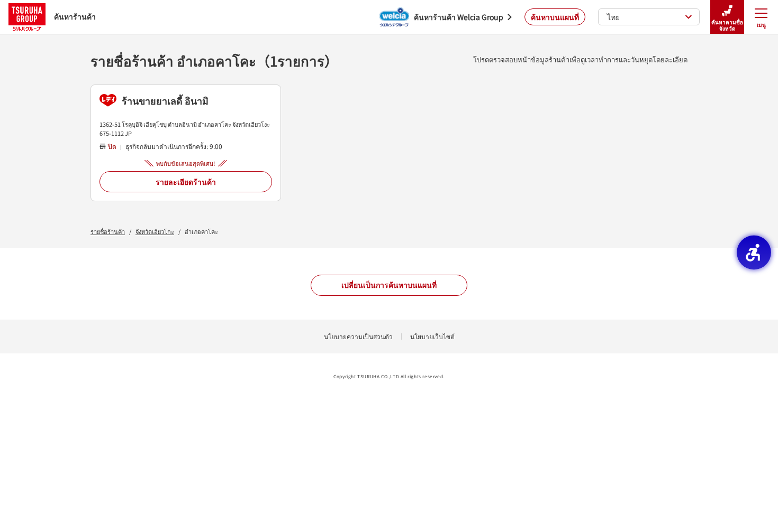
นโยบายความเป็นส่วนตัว (358, 336)
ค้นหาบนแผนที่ (555, 17)
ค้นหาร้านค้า (75, 16)
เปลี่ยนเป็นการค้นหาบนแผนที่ (389, 284)
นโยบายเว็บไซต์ (432, 336)
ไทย (613, 17)
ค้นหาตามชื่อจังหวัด (727, 25)
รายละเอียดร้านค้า (186, 181)
